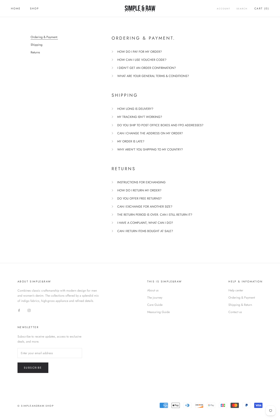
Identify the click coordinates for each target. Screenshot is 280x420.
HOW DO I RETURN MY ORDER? (139, 190)
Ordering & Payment (241, 297)
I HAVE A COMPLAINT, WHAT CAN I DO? (145, 222)
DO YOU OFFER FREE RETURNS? (139, 198)
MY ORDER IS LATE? (130, 141)
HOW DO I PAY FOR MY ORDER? (139, 51)
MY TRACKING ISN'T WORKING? (139, 117)
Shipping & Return (240, 305)
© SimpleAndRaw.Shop (36, 406)
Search (241, 8)
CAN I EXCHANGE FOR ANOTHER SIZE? (144, 206)
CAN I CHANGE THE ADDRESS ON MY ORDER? (150, 133)
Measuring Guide (158, 312)
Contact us (235, 312)
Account (223, 8)
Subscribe (33, 368)
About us (153, 290)
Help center (235, 290)
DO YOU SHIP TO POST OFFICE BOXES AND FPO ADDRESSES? (160, 125)
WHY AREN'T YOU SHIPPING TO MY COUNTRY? (150, 149)
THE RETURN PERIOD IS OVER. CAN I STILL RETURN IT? (154, 214)
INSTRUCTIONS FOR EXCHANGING (141, 182)
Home (16, 8)
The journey (154, 297)
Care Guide (155, 305)
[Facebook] (19, 310)
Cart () (261, 8)
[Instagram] (29, 310)
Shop (34, 8)
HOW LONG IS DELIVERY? (135, 109)
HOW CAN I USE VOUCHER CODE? (141, 60)
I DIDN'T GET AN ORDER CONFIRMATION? (146, 68)
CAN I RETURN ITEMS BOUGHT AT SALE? (145, 231)
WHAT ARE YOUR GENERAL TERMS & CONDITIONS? (153, 76)
